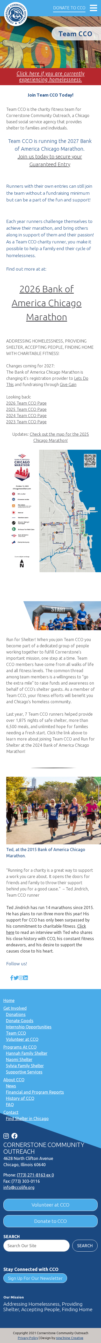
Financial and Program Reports (35, 1092)
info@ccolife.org (18, 1187)
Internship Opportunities (29, 1027)
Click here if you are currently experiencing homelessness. (50, 76)
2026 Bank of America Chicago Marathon (47, 303)
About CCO (13, 1079)
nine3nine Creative (69, 1338)
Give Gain (68, 384)
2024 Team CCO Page (26, 415)
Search (11, 1236)
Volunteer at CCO (22, 1039)
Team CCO (16, 1033)
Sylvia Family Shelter (25, 1065)
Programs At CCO (20, 1047)
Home (9, 1000)
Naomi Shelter (19, 1059)
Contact (10, 1112)
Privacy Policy (28, 1338)
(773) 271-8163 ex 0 (35, 1175)
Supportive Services (24, 1072)
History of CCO (20, 1098)
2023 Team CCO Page (26, 421)
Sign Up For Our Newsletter (35, 1278)
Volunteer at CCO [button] (50, 1205)
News (11, 1086)
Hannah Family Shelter (26, 1053)
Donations (16, 1014)
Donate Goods (19, 1020)
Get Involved (15, 1008)
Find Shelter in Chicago (27, 1118)
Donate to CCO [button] (69, 7)
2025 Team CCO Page (26, 409)
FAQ (10, 1104)
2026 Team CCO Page (26, 403)
